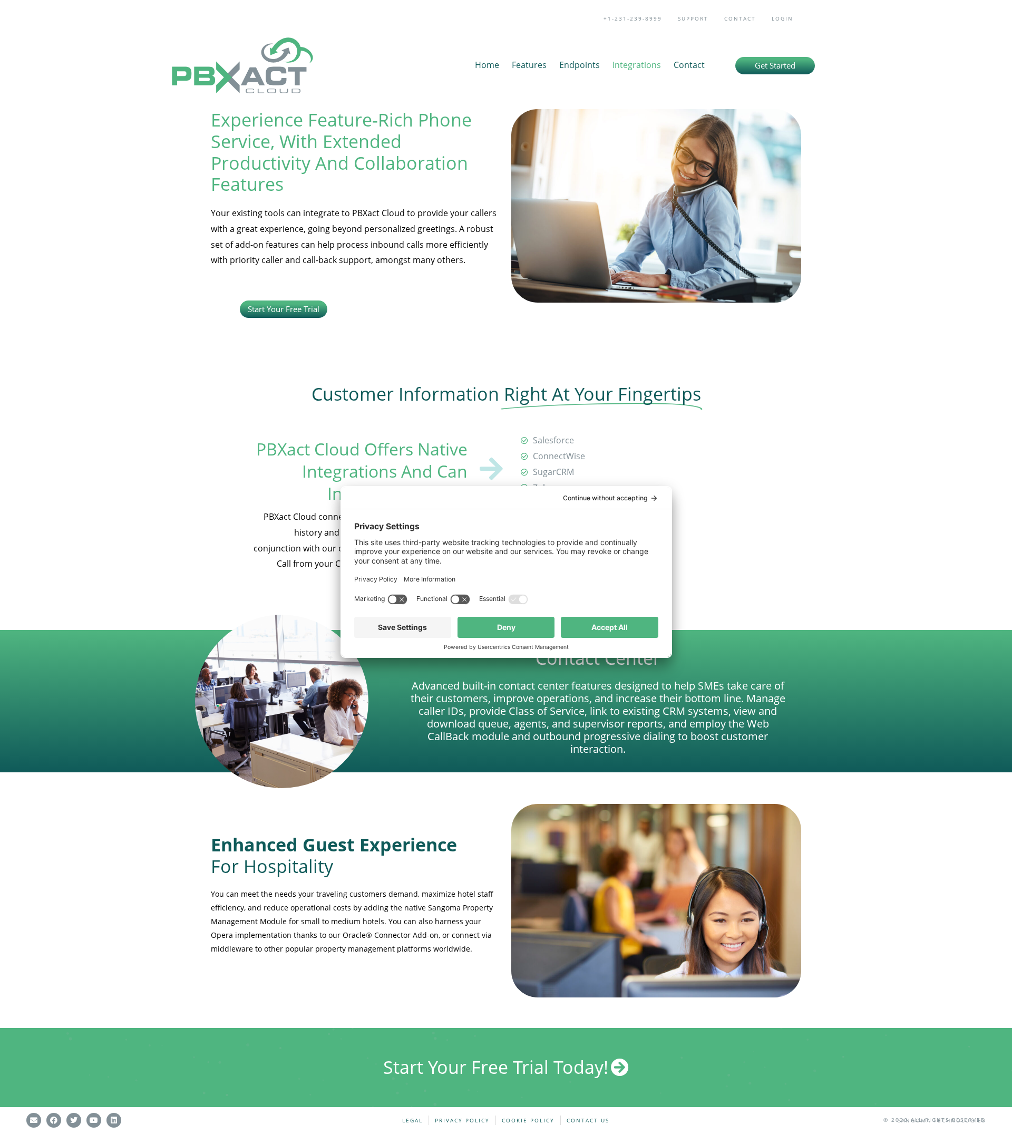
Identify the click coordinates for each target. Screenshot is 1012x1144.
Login (782, 18)
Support (693, 18)
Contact (740, 18)
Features (529, 65)
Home (487, 65)
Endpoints (579, 65)
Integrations (636, 65)
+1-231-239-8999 (633, 18)
